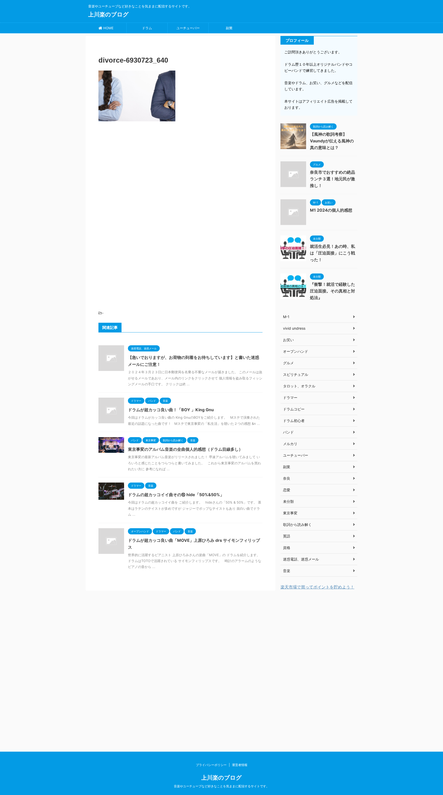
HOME (108, 28)
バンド (288, 432)
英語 (286, 536)
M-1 (286, 317)
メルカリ (290, 443)
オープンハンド (295, 351)
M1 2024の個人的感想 (331, 210)
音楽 (286, 570)
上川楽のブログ (108, 14)
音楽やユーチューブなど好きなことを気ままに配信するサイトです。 (221, 786)
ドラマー (290, 397)
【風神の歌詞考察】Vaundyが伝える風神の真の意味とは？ (332, 141)
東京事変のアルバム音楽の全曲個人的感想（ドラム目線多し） (185, 449)
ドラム (147, 28)
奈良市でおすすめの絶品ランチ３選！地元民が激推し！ (332, 179)
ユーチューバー (188, 28)
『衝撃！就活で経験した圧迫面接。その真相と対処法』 (332, 291)
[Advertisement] (180, 162)
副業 (229, 28)
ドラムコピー (294, 409)
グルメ (288, 363)
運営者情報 (239, 765)
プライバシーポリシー (211, 765)
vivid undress (294, 328)
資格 (286, 547)
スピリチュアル (295, 374)
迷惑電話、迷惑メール (301, 559)
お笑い (288, 340)
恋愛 (286, 490)
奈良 (286, 478)
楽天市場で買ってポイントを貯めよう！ (317, 587)
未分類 (288, 501)
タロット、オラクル (299, 386)
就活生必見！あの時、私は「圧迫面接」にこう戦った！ (332, 253)
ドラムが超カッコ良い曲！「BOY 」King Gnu (171, 409)
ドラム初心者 (294, 420)
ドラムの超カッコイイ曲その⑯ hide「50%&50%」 (176, 494)
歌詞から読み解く (297, 524)
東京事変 (290, 513)
